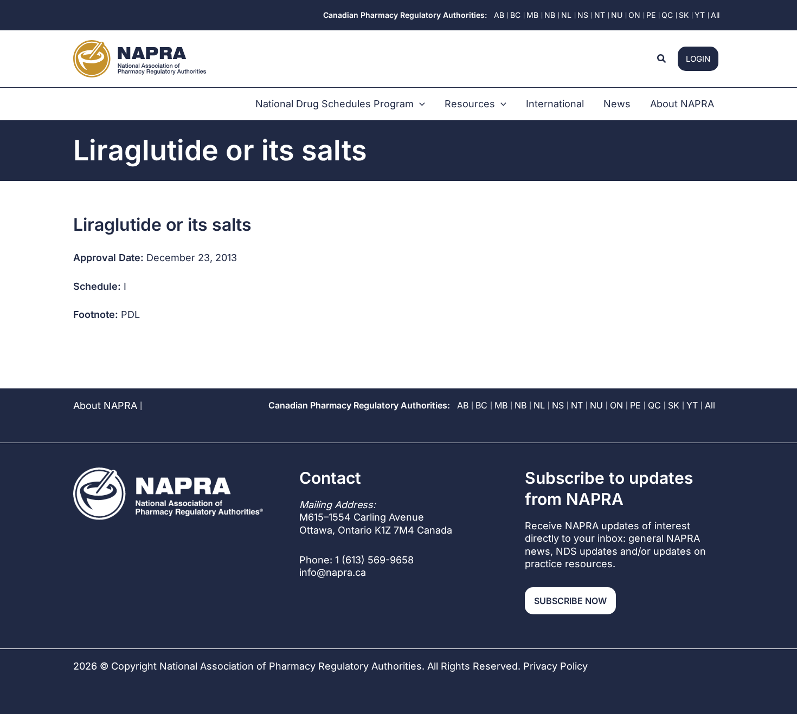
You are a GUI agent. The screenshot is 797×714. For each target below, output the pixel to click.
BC (481, 405)
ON (616, 405)
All (710, 405)
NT (577, 405)
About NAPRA (105, 405)
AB (462, 405)
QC (654, 405)
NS (558, 405)
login (698, 59)
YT (692, 405)
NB (520, 405)
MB (500, 405)
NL (539, 405)
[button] (662, 59)
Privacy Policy (555, 666)
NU (596, 405)
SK (673, 405)
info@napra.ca (332, 572)
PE (635, 405)
